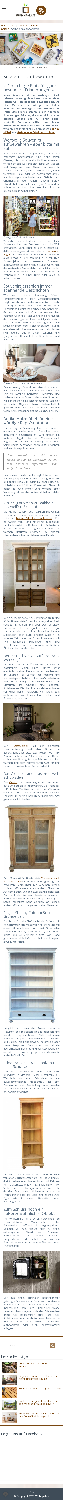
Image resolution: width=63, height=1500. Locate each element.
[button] (5, 1494)
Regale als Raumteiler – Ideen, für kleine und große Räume (38, 1377)
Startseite (9, 25)
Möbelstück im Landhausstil (34, 518)
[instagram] (32, 1492)
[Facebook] (30, 1492)
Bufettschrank (20, 746)
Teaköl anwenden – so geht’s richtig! (40, 1388)
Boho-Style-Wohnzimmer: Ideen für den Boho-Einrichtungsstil (39, 1415)
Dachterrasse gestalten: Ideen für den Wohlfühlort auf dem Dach (38, 1402)
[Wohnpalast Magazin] (31, 9)
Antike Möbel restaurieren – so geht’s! (36, 1365)
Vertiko (13, 782)
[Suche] (52, 1345)
